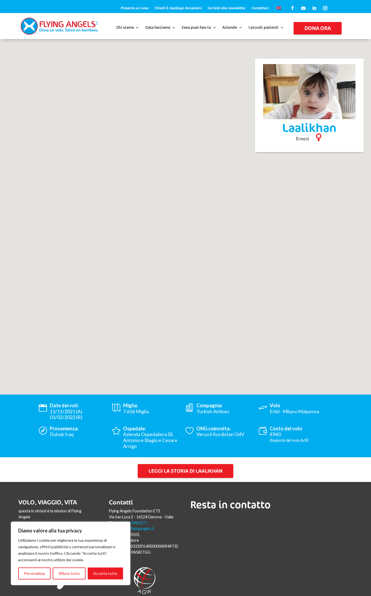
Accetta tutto (105, 573)
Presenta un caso (135, 8)
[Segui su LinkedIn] (314, 8)
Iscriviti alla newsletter (227, 8)
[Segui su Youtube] (303, 8)
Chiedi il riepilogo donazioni (178, 8)
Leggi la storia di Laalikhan (185, 470)
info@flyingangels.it (137, 528)
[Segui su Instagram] (325, 8)
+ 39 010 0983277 (131, 523)
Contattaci (260, 8)
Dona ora (317, 28)
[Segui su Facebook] (292, 8)
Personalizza (34, 573)
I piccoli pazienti (264, 28)
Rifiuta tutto (69, 573)
